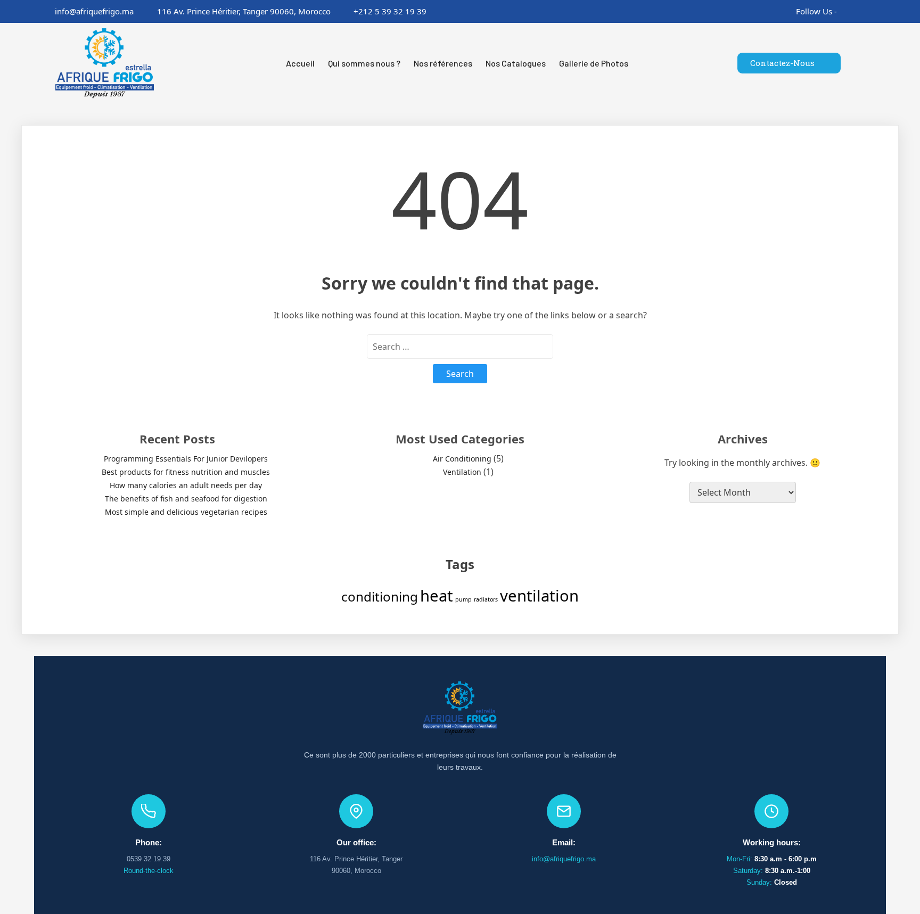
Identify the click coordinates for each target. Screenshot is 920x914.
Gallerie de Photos (593, 63)
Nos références (443, 63)
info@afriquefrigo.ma (564, 859)
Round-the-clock (149, 871)
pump (463, 599)
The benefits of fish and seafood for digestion (186, 498)
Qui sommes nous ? (364, 63)
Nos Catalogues (516, 63)
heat (436, 595)
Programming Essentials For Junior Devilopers (186, 459)
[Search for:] (460, 346)
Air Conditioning (462, 459)
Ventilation (462, 472)
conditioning (379, 596)
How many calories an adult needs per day (186, 485)
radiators (486, 599)
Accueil (300, 63)
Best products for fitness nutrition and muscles (186, 472)
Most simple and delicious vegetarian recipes (186, 512)
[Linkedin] (874, 11)
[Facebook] (842, 11)
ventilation (539, 595)
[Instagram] (858, 11)
